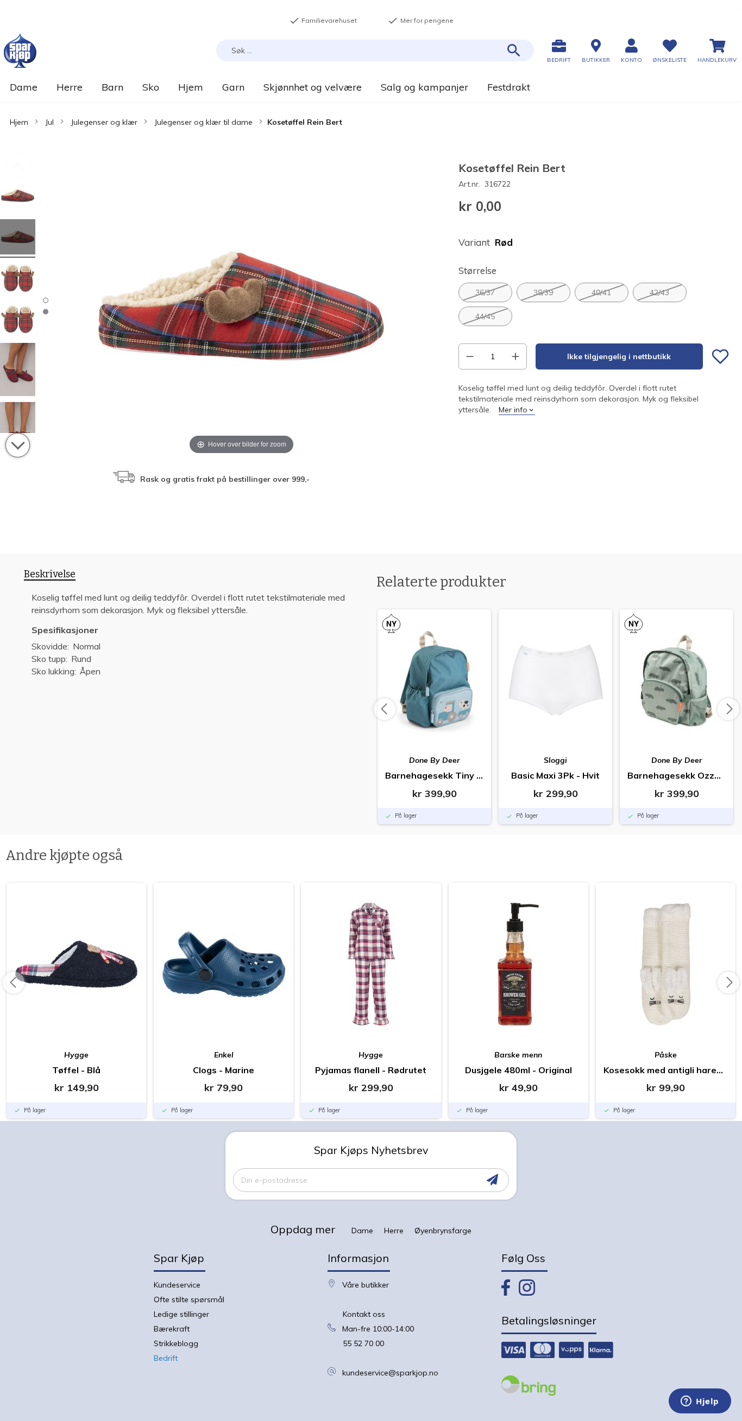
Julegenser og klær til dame (203, 122)
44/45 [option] (485, 316)
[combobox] (375, 50)
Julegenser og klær (104, 122)
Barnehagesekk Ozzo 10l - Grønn (676, 775)
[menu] (371, 87)
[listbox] (593, 304)
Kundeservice (177, 1285)
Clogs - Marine (223, 1070)
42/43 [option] (659, 292)
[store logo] (20, 51)
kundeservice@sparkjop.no (390, 1373)
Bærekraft (172, 1329)
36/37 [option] (485, 292)
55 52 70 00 (363, 1343)
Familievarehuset (323, 20)
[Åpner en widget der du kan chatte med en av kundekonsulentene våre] (700, 1402)
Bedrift (166, 1358)
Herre (394, 1230)
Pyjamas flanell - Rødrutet (370, 1070)
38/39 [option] (543, 292)
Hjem (19, 122)
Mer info (513, 410)
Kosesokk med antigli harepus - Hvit (665, 1070)
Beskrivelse (50, 574)
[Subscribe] (492, 1179)
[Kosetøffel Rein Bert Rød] (17, 197)
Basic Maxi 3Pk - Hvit (555, 775)
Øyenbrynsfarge (442, 1230)
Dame (362, 1230)
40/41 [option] (601, 292)
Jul (49, 122)
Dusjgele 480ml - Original (518, 1070)
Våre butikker (365, 1285)
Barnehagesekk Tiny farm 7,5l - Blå (434, 775)
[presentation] (50, 576)
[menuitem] (23, 87)
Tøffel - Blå (76, 1070)
